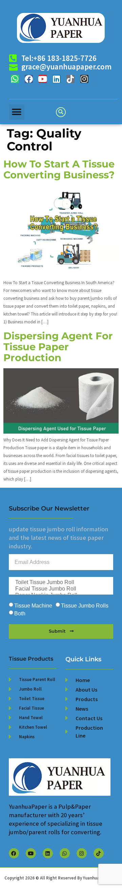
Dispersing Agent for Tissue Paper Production (58, 346)
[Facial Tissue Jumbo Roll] (60, 589)
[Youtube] (43, 79)
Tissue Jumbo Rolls (84, 606)
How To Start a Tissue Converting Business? (59, 169)
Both (19, 613)
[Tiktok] (70, 79)
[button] (16, 112)
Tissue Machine (33, 606)
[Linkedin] (57, 79)
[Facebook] (29, 79)
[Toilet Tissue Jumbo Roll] (60, 582)
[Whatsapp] (15, 79)
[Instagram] (84, 79)
